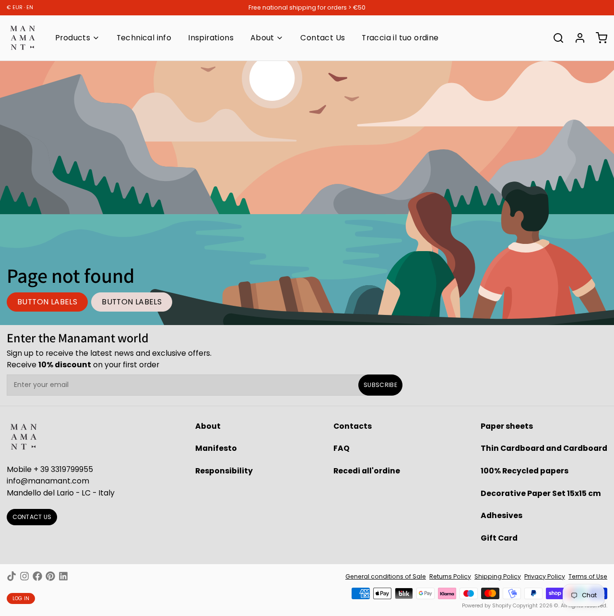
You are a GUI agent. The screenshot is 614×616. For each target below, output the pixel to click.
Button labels (47, 301)
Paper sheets (507, 426)
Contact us (32, 517)
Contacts (352, 426)
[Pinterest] (50, 576)
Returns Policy (450, 576)
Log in (21, 598)
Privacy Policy (544, 576)
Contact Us (322, 37)
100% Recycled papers (524, 470)
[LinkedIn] (63, 576)
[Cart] (598, 38)
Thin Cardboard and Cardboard (544, 448)
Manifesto (216, 448)
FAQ (341, 448)
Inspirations (211, 37)
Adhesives (501, 515)
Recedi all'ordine (366, 470)
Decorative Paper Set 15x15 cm (541, 493)
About (262, 37)
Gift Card (499, 538)
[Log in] (576, 38)
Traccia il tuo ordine (400, 37)
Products (72, 37)
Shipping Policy (497, 576)
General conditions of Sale (385, 576)
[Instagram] (24, 576)
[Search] (555, 38)
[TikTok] (11, 576)
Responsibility (224, 470)
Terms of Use (587, 576)
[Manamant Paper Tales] (22, 38)
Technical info (144, 37)
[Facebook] (37, 576)
